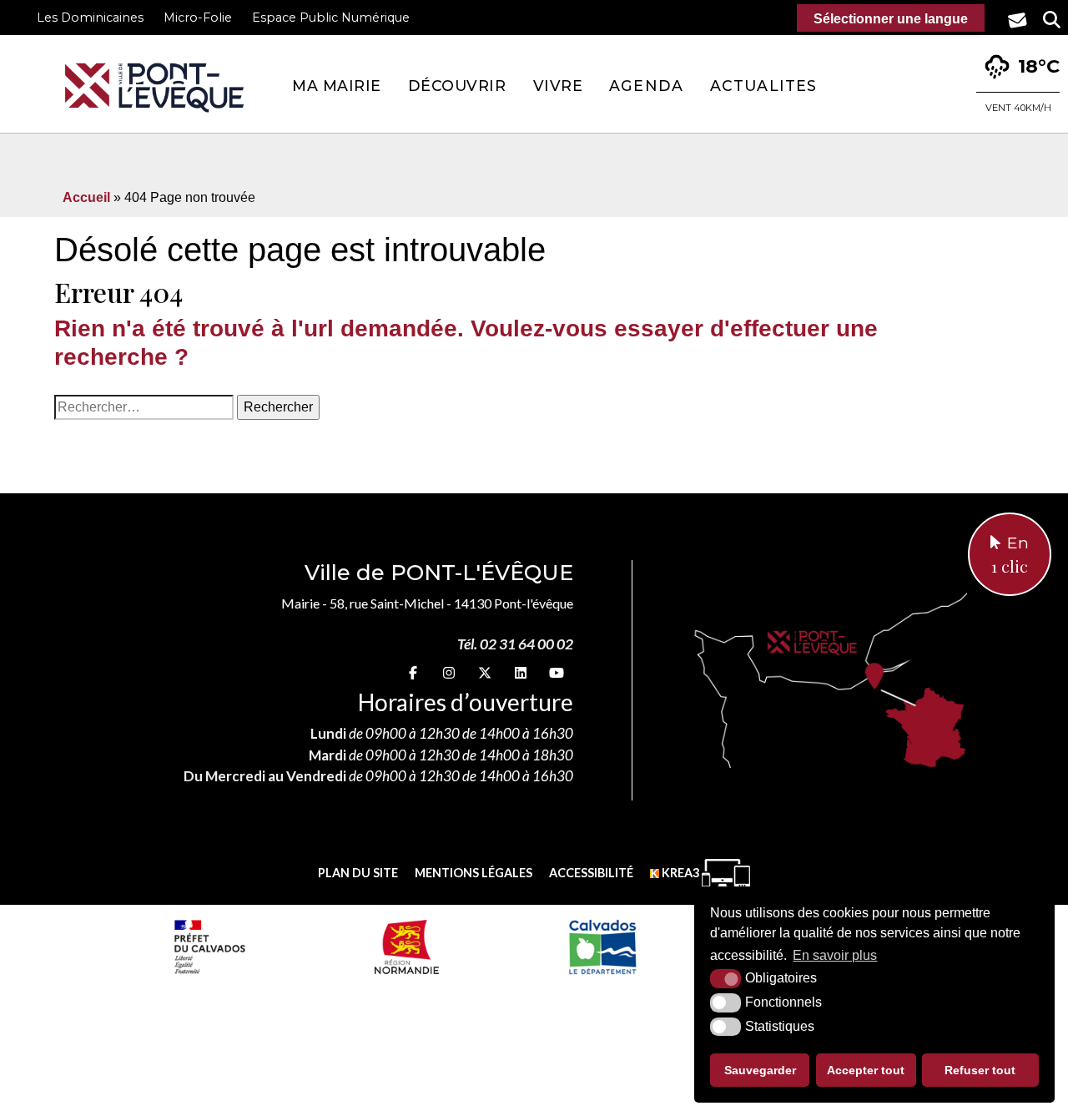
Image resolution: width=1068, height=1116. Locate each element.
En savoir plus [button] (835, 955)
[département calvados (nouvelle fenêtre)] (602, 946)
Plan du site (358, 873)
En (1010, 555)
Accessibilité (591, 873)
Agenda (646, 85)
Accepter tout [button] (865, 1070)
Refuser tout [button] (980, 1070)
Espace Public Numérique (331, 17)
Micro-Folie (198, 17)
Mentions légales (473, 873)
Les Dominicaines (90, 17)
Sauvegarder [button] (760, 1070)
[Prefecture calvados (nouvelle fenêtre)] (209, 946)
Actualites (763, 85)
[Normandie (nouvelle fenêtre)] (406, 946)
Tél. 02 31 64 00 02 (515, 644)
